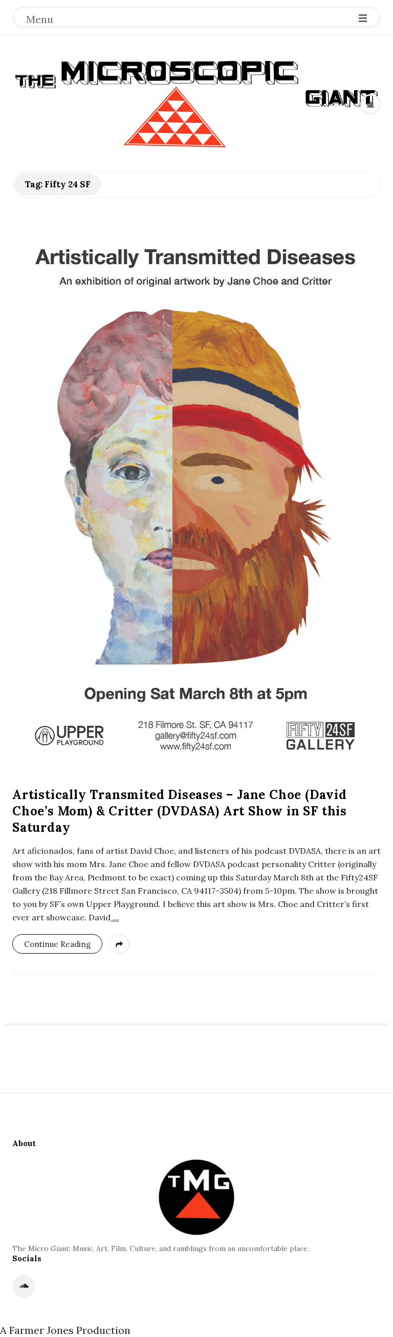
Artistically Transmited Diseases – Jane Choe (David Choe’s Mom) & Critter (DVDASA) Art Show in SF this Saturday (179, 811)
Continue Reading (57, 944)
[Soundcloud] (23, 1286)
